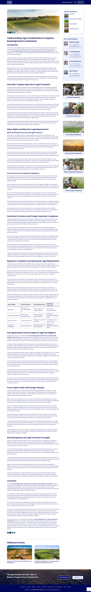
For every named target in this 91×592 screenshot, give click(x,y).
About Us (39, 586)
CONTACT (80, 2)
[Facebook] (8, 32)
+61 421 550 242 (75, 73)
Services (34, 586)
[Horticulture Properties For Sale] (73, 127)
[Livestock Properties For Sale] (73, 89)
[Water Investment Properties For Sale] (73, 164)
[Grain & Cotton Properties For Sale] (73, 145)
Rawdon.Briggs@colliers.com (75, 46)
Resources (49, 586)
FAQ (54, 586)
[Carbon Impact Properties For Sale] (73, 183)
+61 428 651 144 (75, 44)
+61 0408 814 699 (76, 54)
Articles (68, 586)
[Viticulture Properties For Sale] (73, 108)
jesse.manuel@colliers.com (74, 75)
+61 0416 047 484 (76, 63)
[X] (10, 32)
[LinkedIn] (12, 32)
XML (65, 586)
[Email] (14, 32)
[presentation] (19, 552)
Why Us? (44, 586)
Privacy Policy (59, 586)
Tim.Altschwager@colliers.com (75, 56)
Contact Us (23, 586)
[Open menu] (75, 2)
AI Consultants (63, 589)
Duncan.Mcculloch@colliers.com (75, 65)
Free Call (29, 586)
